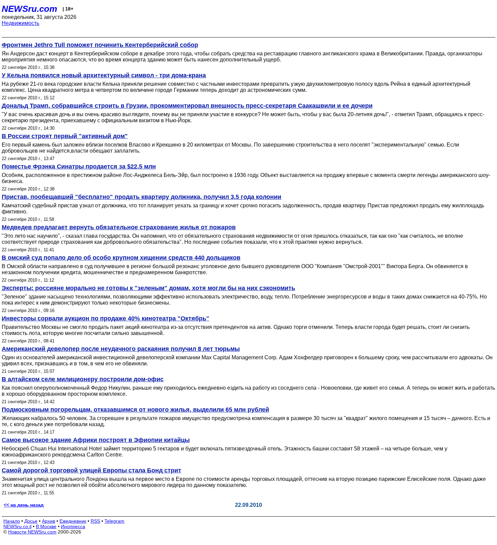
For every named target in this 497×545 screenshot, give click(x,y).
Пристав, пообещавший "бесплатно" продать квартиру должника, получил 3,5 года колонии (141, 196)
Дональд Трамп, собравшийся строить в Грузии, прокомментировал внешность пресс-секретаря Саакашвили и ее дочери (187, 105)
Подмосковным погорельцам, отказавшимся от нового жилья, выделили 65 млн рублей (135, 409)
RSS (95, 521)
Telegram (114, 521)
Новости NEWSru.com (32, 532)
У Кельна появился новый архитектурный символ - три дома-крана (104, 75)
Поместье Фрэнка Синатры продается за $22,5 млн (79, 166)
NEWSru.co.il (17, 526)
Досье (31, 521)
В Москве (46, 526)
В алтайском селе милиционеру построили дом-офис (83, 379)
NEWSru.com (29, 9)
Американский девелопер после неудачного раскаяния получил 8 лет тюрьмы (121, 348)
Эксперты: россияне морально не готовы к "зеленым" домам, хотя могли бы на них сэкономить (148, 288)
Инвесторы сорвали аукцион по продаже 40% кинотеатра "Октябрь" (105, 318)
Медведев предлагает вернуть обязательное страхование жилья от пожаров (119, 227)
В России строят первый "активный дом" (65, 136)
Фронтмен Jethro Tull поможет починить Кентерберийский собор (100, 45)
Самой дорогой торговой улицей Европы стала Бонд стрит (91, 470)
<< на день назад (24, 505)
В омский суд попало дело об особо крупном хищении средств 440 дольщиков (121, 257)
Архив (48, 521)
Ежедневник (73, 521)
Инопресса (73, 526)
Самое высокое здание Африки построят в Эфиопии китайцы (96, 440)
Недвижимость (20, 23)
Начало (11, 521)
